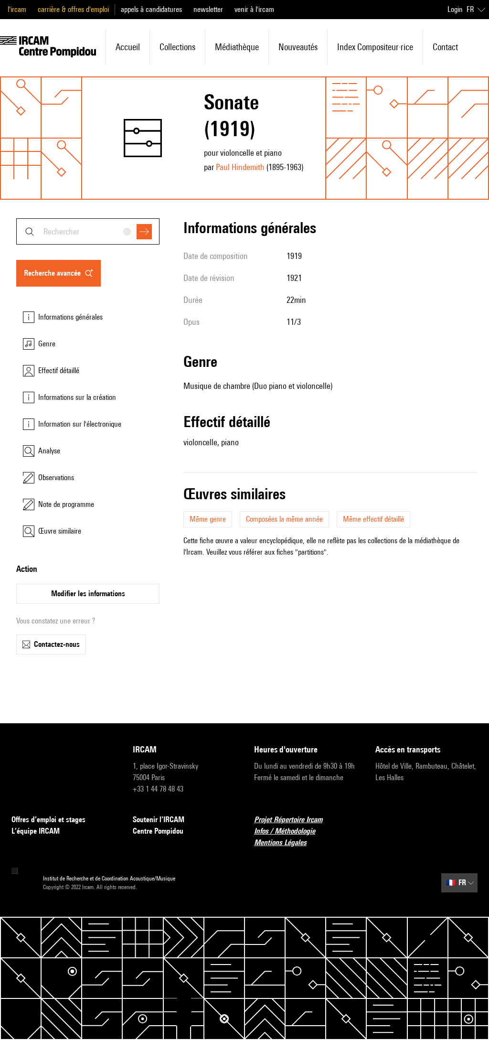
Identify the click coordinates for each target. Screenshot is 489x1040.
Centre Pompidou (158, 831)
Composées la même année (284, 519)
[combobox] (87, 231)
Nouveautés (298, 47)
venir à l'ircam (254, 9)
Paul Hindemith (240, 167)
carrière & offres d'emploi (73, 9)
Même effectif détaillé (373, 519)
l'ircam (17, 9)
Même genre (208, 519)
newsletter (208, 9)
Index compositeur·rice (375, 47)
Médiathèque (237, 47)
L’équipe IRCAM (35, 831)
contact (445, 47)
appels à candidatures (151, 9)
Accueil (128, 47)
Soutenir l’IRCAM (158, 819)
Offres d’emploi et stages (48, 819)
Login (455, 9)
